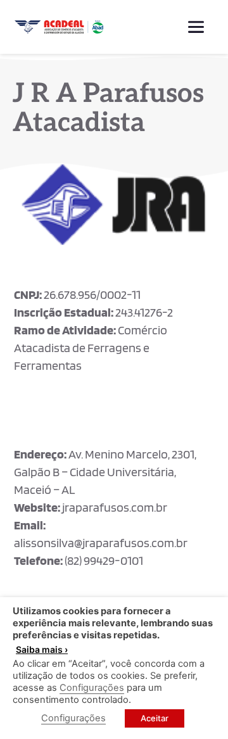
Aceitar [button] (154, 718)
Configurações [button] (92, 687)
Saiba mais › (42, 649)
